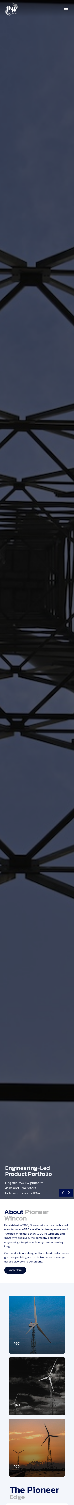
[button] (66, 8)
